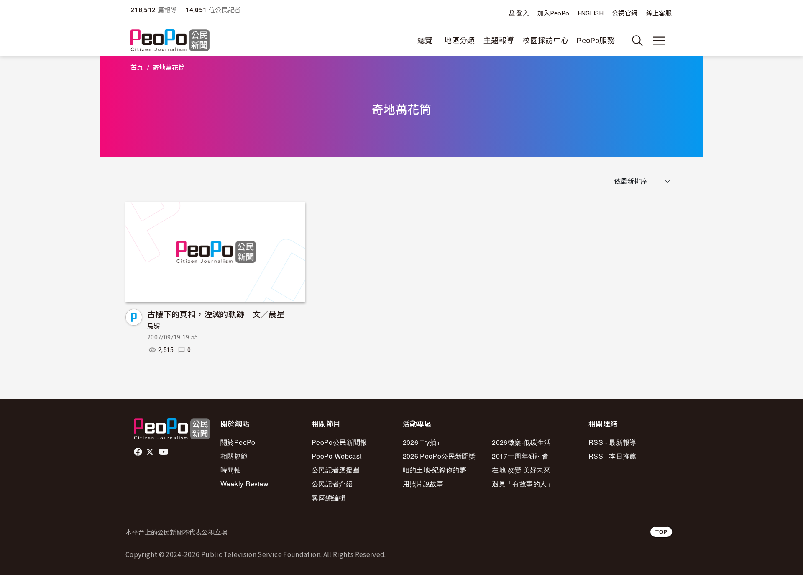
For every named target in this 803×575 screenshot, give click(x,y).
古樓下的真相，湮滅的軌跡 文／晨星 (216, 313)
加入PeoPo (553, 13)
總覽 (425, 40)
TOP (661, 532)
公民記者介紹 (332, 483)
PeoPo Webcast (337, 456)
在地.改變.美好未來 (521, 470)
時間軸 (230, 470)
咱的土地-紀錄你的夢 (435, 470)
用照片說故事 (423, 483)
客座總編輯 (329, 498)
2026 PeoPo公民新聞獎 (439, 456)
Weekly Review (244, 483)
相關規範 (234, 456)
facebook (138, 452)
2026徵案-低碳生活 (521, 442)
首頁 (136, 68)
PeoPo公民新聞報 (339, 442)
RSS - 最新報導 (612, 442)
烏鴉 (153, 326)
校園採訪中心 (545, 40)
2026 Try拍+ (422, 442)
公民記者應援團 (336, 470)
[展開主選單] (659, 40)
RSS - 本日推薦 (612, 456)
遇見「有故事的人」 (522, 483)
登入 (522, 13)
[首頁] (170, 40)
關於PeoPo (238, 442)
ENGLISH (591, 13)
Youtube (164, 452)
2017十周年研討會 (520, 456)
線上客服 (659, 13)
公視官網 (624, 13)
